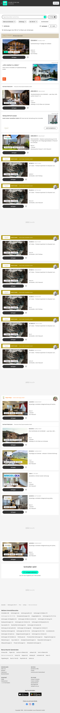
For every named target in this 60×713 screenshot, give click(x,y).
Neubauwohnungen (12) (7, 622)
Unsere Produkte (35, 679)
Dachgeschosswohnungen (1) (28, 640)
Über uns (3, 668)
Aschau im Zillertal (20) (22, 652)
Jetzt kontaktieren (51, 128)
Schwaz (24, 604)
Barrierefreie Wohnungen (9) (18, 625)
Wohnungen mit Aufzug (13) (45, 619)
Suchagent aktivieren (31, 572)
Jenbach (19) (33, 652)
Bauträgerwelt (34, 684)
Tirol (20, 604)
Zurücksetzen (44, 21)
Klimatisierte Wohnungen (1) (34, 643)
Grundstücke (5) (50, 631)
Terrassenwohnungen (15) (23, 616)
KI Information (6, 682)
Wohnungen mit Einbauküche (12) (40, 622)
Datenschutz (4, 681)
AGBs (2, 679)
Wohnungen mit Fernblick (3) (8, 637)
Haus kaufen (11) (5, 625)
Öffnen (56, 3)
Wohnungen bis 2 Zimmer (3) (39, 634)
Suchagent (44, 26)
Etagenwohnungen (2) (49, 637)
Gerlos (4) (31, 658)
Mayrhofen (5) (23, 658)
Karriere (3, 670)
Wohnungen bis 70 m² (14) (49, 616)
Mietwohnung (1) (5, 640)
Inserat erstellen (35, 681)
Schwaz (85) (4, 652)
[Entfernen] (14, 21)
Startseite (3, 604)
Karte (53, 26)
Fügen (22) (12, 652)
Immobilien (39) (5, 613)
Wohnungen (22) (15, 613)
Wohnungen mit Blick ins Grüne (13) (27, 619)
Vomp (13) (17, 655)
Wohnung (21, 21)
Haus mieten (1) (15, 640)
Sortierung (6, 26)
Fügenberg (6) (4, 658)
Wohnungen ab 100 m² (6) (23, 631)
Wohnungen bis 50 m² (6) (38, 631)
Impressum (4, 672)
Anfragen (14, 57)
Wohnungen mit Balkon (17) (40, 613)
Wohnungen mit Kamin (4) (7, 634)
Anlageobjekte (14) (36, 616)
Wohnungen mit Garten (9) (34, 625)
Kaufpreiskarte (34, 682)
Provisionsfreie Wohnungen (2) (34, 637)
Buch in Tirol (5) (14, 658)
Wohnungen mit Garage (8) (24, 628)
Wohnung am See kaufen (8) (8, 628)
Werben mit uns (35, 686)
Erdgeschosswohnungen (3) (23, 634)
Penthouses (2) (21, 637)
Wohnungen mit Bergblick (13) (8, 619)
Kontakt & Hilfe (35, 668)
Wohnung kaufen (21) (26, 613)
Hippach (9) (25, 655)
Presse (32, 670)
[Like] (27, 57)
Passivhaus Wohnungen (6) (8, 631)
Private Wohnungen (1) (19, 643)
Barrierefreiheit (5, 674)
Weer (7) (48, 655)
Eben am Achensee (8, 21)
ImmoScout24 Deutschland (38, 672)
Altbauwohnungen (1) (6, 643)
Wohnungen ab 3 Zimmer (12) (22, 622)
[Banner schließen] (1, 3)
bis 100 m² (32, 21)
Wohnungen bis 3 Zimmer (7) (40, 628)
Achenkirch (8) (40, 655)
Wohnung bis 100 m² (12, 604)
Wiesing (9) (32, 655)
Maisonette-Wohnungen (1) (44, 640)
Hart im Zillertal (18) (43, 652)
